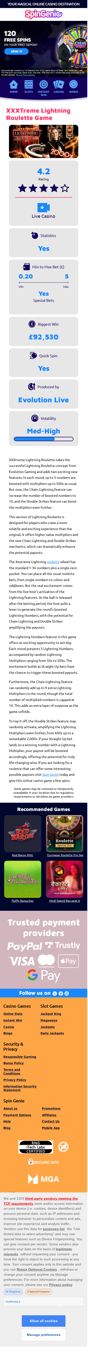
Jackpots (47, 1027)
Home (14, 91)
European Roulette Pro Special (65, 855)
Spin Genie (50, 774)
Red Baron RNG (22, 855)
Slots (28, 91)
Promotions (51, 1108)
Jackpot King (50, 1014)
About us (10, 1108)
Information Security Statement (20, 1088)
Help (7, 1121)
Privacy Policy (14, 1080)
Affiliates (49, 1115)
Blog (6, 1128)
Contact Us (51, 1121)
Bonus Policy (13, 1063)
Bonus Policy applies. (25, 74)
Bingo (73, 91)
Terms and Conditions (11, 1071)
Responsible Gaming (19, 1057)
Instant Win (43, 93)
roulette (53, 561)
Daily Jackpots (52, 1033)
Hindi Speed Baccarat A (64, 901)
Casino (59, 91)
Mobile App (51, 1128)
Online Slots (13, 1014)
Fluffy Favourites (22, 901)
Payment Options (17, 1115)
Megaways (48, 1020)
